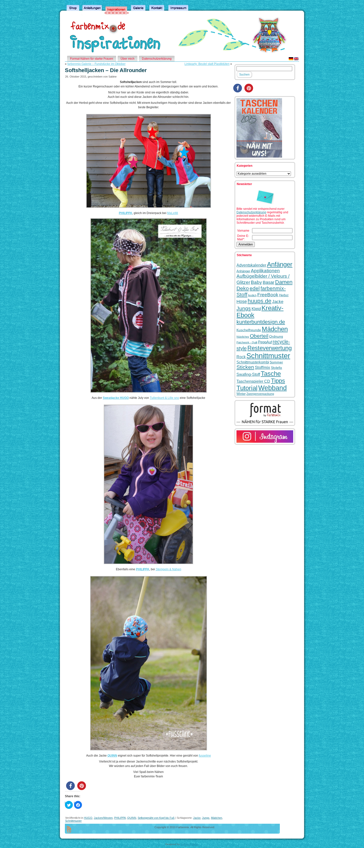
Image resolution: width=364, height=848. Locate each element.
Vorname (243, 230)
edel (255, 288)
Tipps (278, 380)
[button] (70, 785)
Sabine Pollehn (189, 844)
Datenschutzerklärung (251, 212)
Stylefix (276, 368)
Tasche (271, 373)
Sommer (276, 362)
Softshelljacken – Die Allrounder (106, 70)
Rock (241, 357)
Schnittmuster (73, 820)
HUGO (88, 817)
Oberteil (259, 336)
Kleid (256, 308)
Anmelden (245, 244)
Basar (268, 282)
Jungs (205, 817)
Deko (242, 288)
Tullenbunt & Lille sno (164, 398)
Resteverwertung (269, 348)
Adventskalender (251, 265)
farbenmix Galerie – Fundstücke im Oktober (96, 64)
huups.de (259, 301)
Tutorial (247, 387)
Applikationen (265, 270)
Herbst (283, 295)
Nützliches (242, 336)
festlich (252, 295)
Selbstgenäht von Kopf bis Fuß (156, 817)
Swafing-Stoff (248, 374)
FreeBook (267, 294)
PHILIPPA (125, 213)
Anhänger (243, 271)
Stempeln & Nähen (168, 569)
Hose (241, 301)
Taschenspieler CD (253, 381)
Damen (283, 282)
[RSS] (69, 830)
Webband (272, 388)
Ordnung (276, 336)
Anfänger (279, 264)
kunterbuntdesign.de (260, 322)
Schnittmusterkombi (252, 362)
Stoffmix (262, 367)
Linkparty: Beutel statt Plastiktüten (207, 64)
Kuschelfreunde (248, 330)
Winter (241, 394)
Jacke (197, 817)
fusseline (205, 755)
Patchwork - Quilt (246, 342)
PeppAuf (265, 342)
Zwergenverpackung (260, 394)
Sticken (245, 367)
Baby (256, 282)
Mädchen (216, 817)
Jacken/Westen (103, 817)
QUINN (112, 755)
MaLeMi (172, 213)
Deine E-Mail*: (243, 237)
